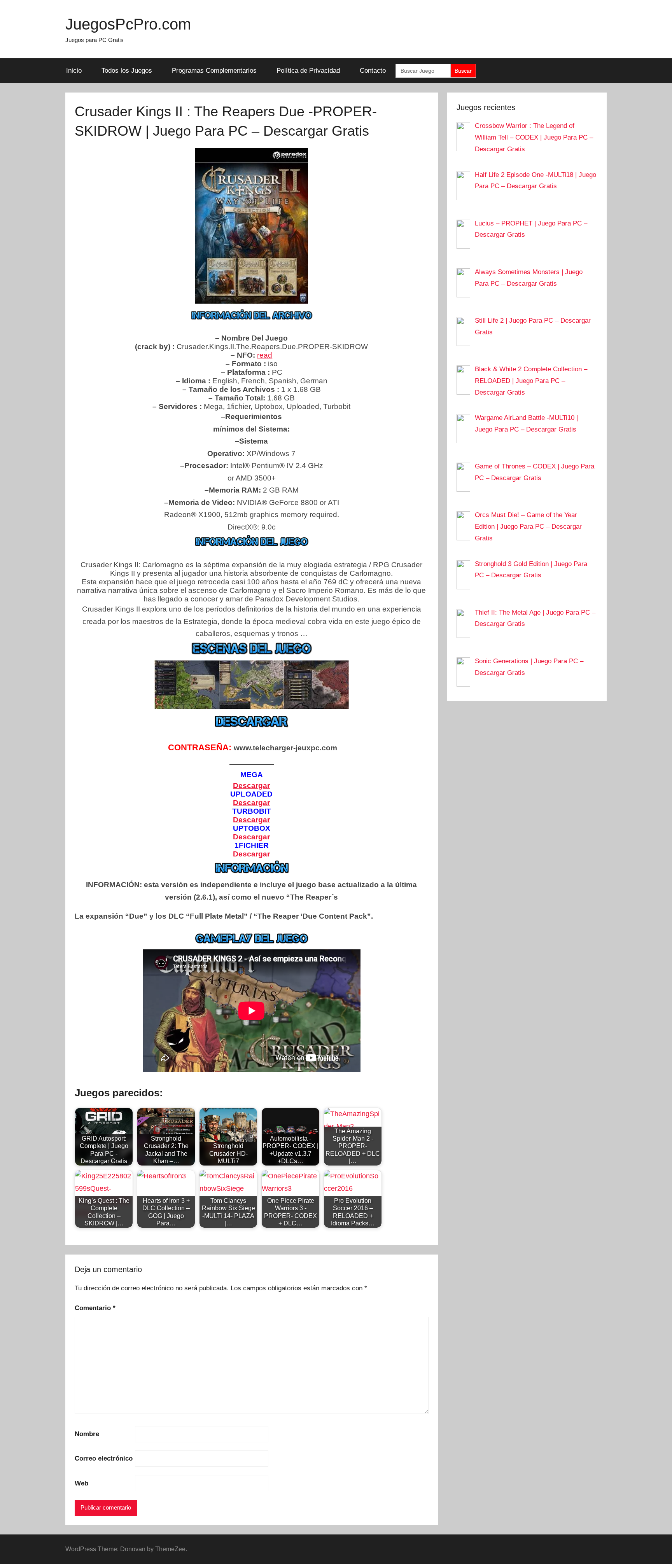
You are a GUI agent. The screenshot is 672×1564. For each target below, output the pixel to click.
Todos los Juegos (127, 70)
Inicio (74, 70)
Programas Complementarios (214, 70)
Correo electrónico (104, 1458)
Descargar (251, 854)
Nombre (87, 1434)
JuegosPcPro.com (128, 24)
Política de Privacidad (308, 70)
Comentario (95, 1308)
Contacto (373, 70)
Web (81, 1483)
